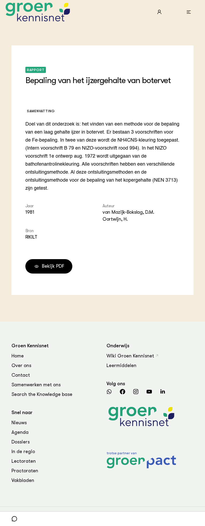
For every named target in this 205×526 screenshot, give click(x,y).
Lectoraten (23, 461)
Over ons (21, 365)
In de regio (23, 451)
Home (17, 356)
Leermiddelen (121, 365)
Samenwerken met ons (36, 384)
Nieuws (19, 422)
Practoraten (24, 470)
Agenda (20, 432)
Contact (20, 375)
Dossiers (20, 442)
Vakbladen (22, 480)
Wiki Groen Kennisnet (130, 356)
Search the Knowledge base (41, 394)
